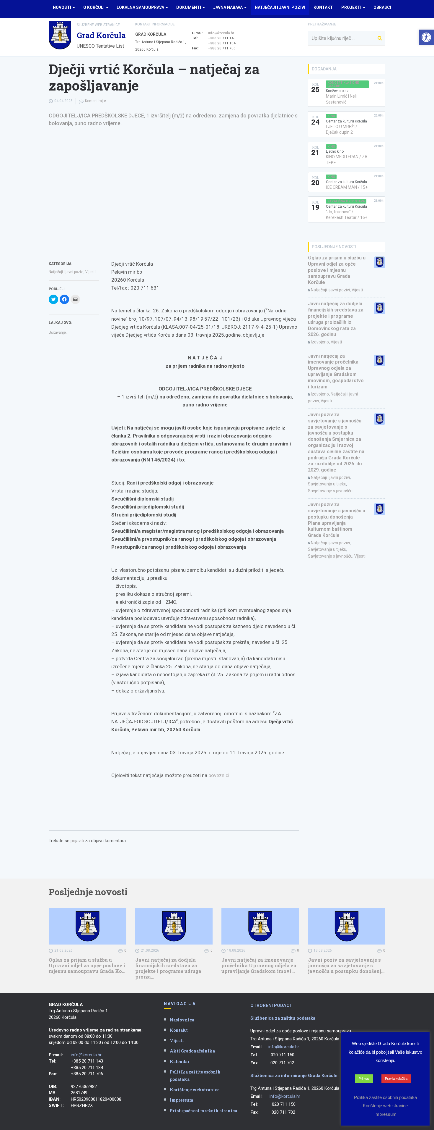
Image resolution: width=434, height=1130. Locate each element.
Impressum (181, 1100)
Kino (331, 116)
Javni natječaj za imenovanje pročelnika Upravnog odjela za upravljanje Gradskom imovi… (258, 965)
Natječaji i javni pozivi (280, 7)
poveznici (218, 775)
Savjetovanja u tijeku (327, 484)
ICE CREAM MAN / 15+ (347, 187)
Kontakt (323, 7)
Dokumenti (189, 7)
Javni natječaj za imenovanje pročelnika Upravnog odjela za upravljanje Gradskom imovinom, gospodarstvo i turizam (336, 371)
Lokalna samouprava (141, 7)
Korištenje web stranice (194, 1089)
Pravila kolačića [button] (396, 1078)
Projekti (351, 7)
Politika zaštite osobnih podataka (195, 1075)
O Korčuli (94, 7)
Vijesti (90, 272)
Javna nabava (228, 7)
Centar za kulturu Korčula (346, 121)
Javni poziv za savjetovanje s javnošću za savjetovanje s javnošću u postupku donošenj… (346, 965)
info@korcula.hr (221, 33)
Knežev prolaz (337, 91)
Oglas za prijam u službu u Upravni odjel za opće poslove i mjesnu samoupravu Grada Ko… (87, 965)
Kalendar (180, 1061)
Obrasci (382, 7)
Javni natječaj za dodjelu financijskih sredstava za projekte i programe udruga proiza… (168, 968)
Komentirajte (95, 101)
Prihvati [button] (364, 1078)
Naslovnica (182, 1020)
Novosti (62, 7)
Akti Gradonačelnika (192, 1051)
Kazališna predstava (346, 201)
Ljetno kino (335, 151)
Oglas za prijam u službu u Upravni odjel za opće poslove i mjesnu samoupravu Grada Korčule (337, 270)
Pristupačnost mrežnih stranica (203, 1110)
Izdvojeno (320, 342)
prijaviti (77, 840)
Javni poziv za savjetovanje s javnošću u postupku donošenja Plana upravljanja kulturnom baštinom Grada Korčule (336, 520)
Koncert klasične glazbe (343, 84)
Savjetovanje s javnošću (330, 490)
